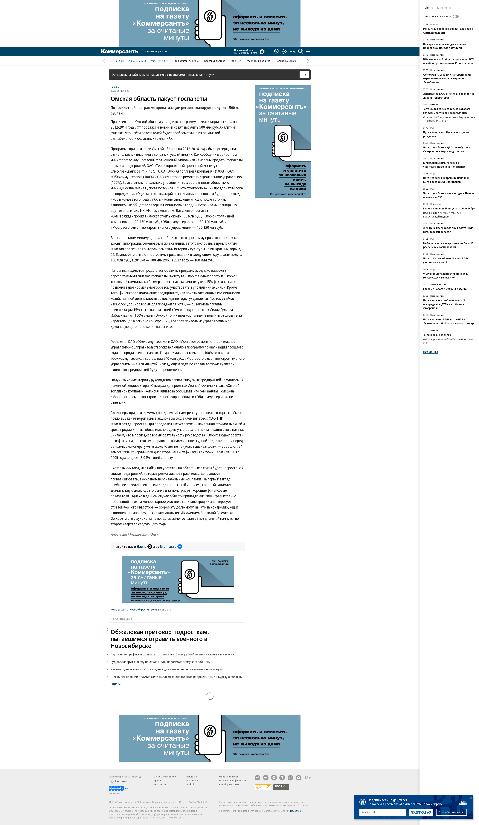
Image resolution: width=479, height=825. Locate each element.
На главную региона (156, 51)
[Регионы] (276, 51)
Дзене (142, 546)
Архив (157, 780)
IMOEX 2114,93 (158, 61)
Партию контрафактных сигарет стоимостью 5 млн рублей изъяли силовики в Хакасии (172, 654)
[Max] (298, 777)
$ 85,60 (120, 61)
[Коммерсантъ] (119, 51)
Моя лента (444, 8)
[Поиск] (300, 51)
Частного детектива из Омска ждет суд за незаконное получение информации (167, 669)
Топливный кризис (286, 61)
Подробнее (296, 810)
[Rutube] (290, 777)
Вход (293, 51)
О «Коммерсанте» (165, 776)
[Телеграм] (257, 777)
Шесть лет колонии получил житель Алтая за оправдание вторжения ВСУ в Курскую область (176, 677)
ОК (304, 75)
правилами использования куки (191, 74)
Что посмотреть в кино (186, 61)
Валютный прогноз (214, 61)
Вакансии (192, 780)
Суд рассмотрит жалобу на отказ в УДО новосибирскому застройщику (160, 662)
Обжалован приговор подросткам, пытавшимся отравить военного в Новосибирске (160, 639)
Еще (114, 683)
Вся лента (430, 352)
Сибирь (115, 87)
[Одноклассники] (282, 777)
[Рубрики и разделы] (308, 51)
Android (190, 784)
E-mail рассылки (229, 784)
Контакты (160, 784)
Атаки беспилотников (258, 61)
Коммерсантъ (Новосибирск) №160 (132, 609)
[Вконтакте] (266, 777)
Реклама (191, 776)
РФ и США (236, 61)
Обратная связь (229, 776)
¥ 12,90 (143, 61)
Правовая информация (233, 780)
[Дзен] (274, 777)
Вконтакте (168, 546)
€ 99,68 (131, 61)
